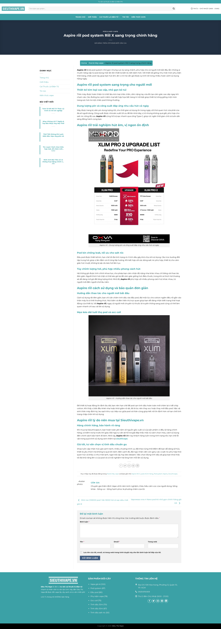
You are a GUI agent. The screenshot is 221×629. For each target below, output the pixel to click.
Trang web (152, 542)
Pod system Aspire (161, 474)
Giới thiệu (92, 17)
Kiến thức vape (138, 17)
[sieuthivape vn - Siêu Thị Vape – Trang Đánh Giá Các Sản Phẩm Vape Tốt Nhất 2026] (13, 8)
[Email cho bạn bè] (129, 466)
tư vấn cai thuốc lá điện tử (71, 587)
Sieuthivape (172, 474)
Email (117, 542)
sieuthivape (122, 439)
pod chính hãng (147, 474)
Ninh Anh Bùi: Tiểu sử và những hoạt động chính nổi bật (53, 161)
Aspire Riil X (136, 474)
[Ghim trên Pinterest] (133, 466)
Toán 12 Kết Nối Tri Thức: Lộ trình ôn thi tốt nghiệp (53, 109)
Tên (82, 542)
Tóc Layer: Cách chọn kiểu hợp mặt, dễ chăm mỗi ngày (53, 148)
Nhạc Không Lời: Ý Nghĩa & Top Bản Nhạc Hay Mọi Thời (53, 122)
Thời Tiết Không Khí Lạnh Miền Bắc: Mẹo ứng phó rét (53, 135)
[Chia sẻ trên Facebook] (121, 466)
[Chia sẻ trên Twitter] (125, 466)
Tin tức (125, 17)
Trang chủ (80, 17)
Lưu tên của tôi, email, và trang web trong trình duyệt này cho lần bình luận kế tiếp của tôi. (122, 552)
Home (84, 63)
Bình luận (84, 522)
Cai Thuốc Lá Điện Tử (108, 17)
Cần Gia (123, 43)
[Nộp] (174, 9)
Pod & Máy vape (110, 31)
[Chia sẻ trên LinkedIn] (137, 466)
